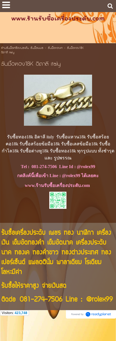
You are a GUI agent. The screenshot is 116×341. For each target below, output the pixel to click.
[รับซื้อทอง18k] (58, 99)
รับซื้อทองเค (55, 48)
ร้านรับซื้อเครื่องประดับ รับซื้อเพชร (22, 48)
